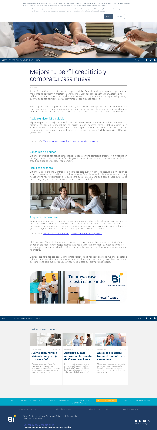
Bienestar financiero (60, 400)
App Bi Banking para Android (97, 409)
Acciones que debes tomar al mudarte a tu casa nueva (111, 356)
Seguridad (84, 400)
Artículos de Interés (107, 400)
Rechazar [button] (120, 16)
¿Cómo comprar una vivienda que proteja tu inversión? (44, 356)
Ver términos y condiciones (39, 424)
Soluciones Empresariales (137, 400)
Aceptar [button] (108, 16)
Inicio (10, 400)
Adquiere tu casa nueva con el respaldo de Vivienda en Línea (78, 356)
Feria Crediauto (78, 403)
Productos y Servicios (31, 400)
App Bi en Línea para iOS (62, 409)
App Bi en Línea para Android (27, 409)
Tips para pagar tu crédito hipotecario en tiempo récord (71, 141)
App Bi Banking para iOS (132, 409)
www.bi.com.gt (141, 424)
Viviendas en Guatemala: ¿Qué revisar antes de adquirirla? (72, 233)
